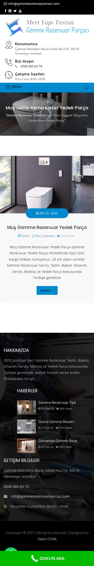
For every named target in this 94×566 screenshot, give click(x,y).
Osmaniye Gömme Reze (57, 441)
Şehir (26, 236)
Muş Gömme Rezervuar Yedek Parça (47, 227)
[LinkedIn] (10, 11)
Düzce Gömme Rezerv (56, 422)
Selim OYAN (47, 539)
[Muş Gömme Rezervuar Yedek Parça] (47, 158)
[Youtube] (20, 11)
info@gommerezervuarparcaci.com (34, 4)
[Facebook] (5, 11)
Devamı (45, 290)
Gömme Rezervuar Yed (56, 403)
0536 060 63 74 (31, 66)
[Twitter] (15, 11)
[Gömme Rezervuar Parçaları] (47, 27)
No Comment (45, 236)
